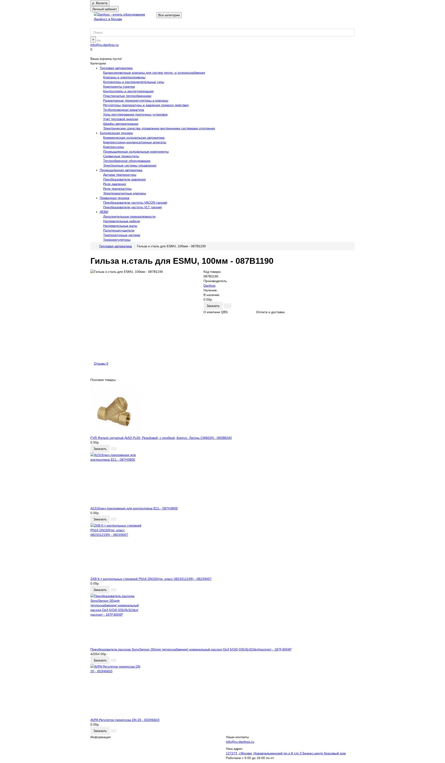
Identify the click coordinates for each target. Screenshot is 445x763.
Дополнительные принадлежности (129, 216)
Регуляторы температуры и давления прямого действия (146, 105)
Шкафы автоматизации (120, 124)
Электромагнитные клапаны (124, 193)
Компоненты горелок (119, 86)
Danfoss (209, 285)
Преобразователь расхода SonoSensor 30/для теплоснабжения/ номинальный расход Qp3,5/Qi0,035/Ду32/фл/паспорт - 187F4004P (191, 649)
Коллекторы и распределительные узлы (133, 82)
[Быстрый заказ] (228, 305)
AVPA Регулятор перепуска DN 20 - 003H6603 (124, 720)
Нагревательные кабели (121, 221)
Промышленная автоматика (121, 170)
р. (100, 3)
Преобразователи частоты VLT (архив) (132, 207)
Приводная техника (114, 198)
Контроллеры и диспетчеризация (128, 91)
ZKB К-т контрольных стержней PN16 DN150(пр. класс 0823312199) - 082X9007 (151, 579)
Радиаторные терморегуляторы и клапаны (135, 100)
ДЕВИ (104, 212)
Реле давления (114, 184)
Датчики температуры (119, 175)
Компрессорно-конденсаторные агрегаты (134, 142)
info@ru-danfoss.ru (104, 45)
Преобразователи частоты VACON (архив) (135, 202)
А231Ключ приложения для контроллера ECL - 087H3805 (134, 508)
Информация (100, 737)
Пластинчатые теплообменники (127, 96)
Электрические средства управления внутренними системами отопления (159, 128)
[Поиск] (99, 40)
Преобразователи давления (124, 179)
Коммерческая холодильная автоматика (134, 137)
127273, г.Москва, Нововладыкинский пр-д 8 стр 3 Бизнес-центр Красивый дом (286, 753)
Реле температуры (117, 188)
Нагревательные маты (120, 226)
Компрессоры (113, 147)
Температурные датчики (121, 235)
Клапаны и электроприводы (124, 77)
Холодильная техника (116, 133)
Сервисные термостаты (121, 156)
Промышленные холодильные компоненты (136, 151)
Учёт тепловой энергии (120, 119)
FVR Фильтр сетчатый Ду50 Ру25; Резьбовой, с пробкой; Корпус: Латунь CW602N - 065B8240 (161, 438)
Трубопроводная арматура (123, 110)
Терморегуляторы (116, 239)
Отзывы (101, 363)
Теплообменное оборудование (126, 161)
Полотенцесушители (118, 230)
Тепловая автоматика (116, 68)
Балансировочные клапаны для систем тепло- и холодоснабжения (154, 72)
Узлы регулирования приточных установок (135, 114)
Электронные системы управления (129, 165)
